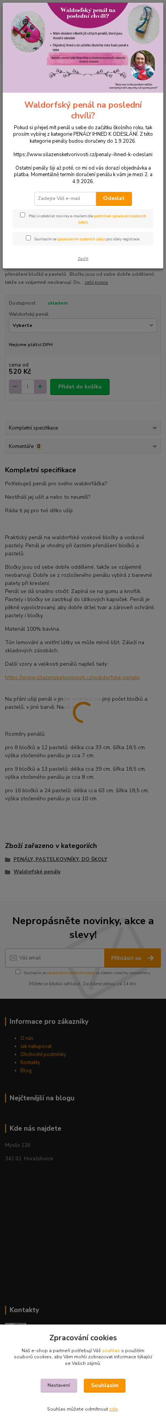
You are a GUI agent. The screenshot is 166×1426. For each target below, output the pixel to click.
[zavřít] (149, 14)
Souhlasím (105, 1385)
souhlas (111, 1351)
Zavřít (83, 259)
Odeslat (114, 198)
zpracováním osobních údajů (81, 239)
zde (113, 1409)
